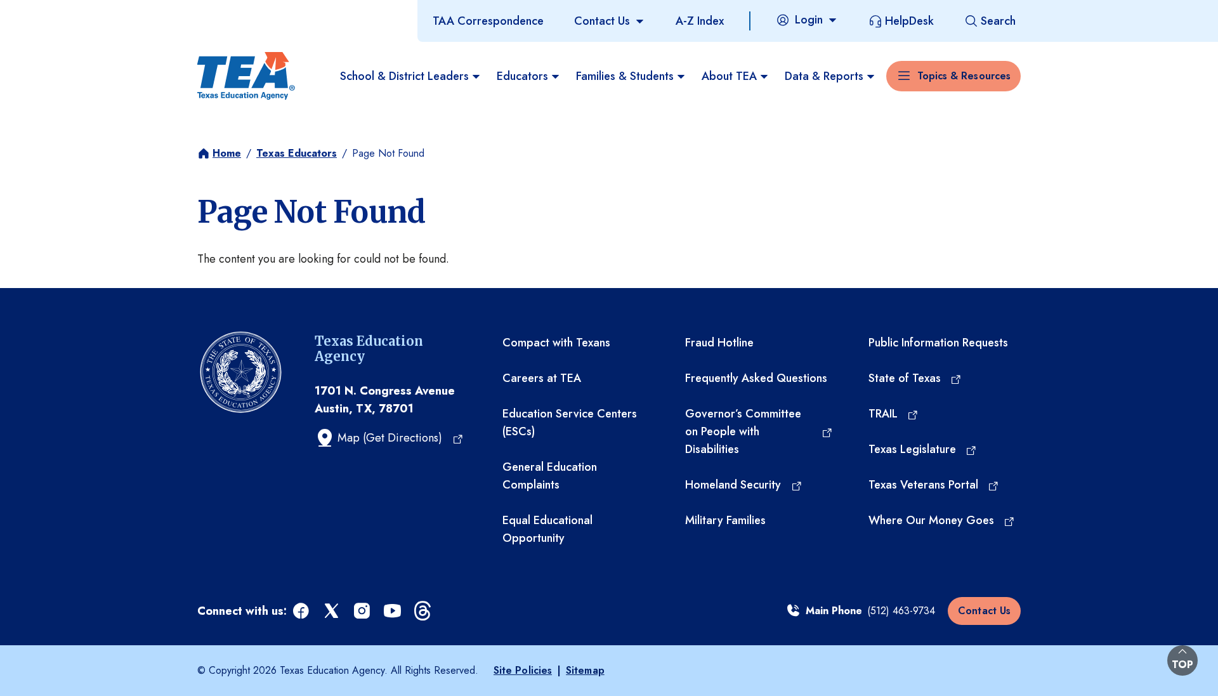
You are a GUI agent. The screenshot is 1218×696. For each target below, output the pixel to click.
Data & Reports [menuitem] (824, 76)
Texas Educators (296, 153)
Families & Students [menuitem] (625, 76)
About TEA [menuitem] (729, 76)
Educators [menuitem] (522, 76)
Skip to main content (53, 12)
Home (227, 153)
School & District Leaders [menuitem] (404, 76)
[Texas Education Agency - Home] (246, 76)
